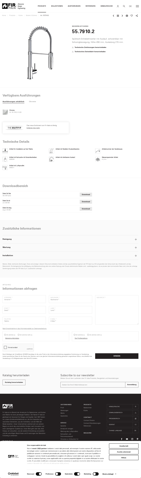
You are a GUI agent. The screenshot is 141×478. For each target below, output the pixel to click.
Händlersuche (107, 6)
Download (86, 194)
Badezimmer (88, 408)
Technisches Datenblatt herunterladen (90, 52)
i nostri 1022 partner (39, 448)
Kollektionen (57, 6)
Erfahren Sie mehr (33, 128)
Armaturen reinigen (66, 429)
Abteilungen (64, 410)
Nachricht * (101, 297)
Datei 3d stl (6, 201)
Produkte (42, 6)
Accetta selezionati (124, 452)
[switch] (58, 474)
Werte (62, 413)
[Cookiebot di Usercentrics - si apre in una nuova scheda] (13, 474)
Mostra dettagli (108, 474)
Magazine (88, 433)
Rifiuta (123, 458)
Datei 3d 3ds (7, 193)
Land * (53, 308)
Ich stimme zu (10, 335)
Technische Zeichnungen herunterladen (90, 47)
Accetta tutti (123, 446)
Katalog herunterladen (14, 382)
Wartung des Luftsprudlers (69, 431)
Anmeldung (131, 385)
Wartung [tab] (6, 247)
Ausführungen (74, 6)
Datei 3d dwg (7, 208)
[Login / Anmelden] (118, 6)
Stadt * (7, 308)
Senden (116, 356)
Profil (62, 408)
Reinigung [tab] (7, 239)
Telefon (7, 319)
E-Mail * (53, 319)
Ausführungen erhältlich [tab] (13, 101)
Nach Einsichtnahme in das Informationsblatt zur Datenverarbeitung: (25, 328)
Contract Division (89, 420)
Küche (86, 410)
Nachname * (55, 297)
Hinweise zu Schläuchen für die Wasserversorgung (69, 440)
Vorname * (8, 297)
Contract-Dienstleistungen (92, 423)
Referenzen (90, 6)
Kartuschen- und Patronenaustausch (66, 435)
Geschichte (64, 416)
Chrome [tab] (32, 101)
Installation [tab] (8, 256)
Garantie (63, 426)
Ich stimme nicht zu (26, 335)
